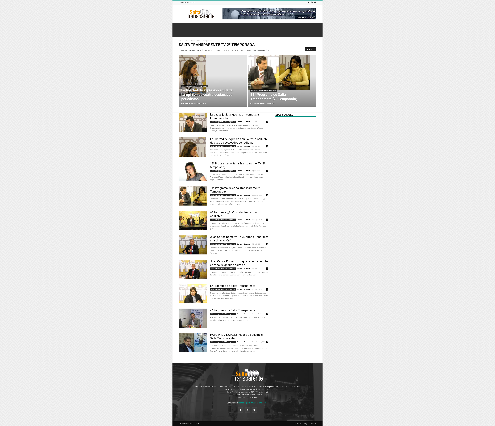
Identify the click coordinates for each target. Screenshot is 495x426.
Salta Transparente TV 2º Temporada (194, 86)
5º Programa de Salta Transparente (232, 285)
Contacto (313, 424)
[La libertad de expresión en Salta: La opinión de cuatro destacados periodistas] (213, 75)
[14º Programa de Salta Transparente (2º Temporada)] (282, 72)
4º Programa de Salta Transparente (232, 310)
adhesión (218, 50)
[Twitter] (315, 2)
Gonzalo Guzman (188, 103)
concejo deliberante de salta (255, 50)
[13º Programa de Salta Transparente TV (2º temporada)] (193, 171)
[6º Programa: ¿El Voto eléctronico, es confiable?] (193, 220)
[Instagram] (311, 2)
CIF (242, 50)
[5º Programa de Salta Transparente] (193, 293)
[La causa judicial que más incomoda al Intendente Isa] (193, 122)
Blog (305, 424)
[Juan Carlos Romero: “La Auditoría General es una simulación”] (193, 244)
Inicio (181, 41)
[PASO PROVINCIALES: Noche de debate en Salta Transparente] (193, 342)
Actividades (208, 50)
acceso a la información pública (190, 50)
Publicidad (297, 424)
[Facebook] (308, 2)
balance (226, 50)
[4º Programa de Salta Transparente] (193, 318)
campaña (235, 50)
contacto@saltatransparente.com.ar (253, 403)
